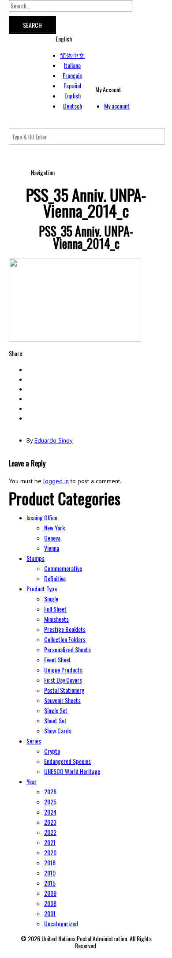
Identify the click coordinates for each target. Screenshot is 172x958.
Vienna (51, 547)
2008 (50, 903)
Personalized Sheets (67, 649)
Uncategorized (61, 923)
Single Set (55, 710)
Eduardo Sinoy (53, 440)
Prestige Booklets (65, 629)
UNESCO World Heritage (72, 771)
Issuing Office (41, 517)
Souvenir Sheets (62, 700)
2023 (50, 822)
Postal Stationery (64, 690)
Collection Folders (65, 639)
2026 (50, 791)
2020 (50, 852)
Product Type (41, 588)
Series (33, 740)
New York (54, 527)
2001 (50, 913)
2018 (50, 862)
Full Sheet (55, 608)
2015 (50, 882)
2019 (50, 872)
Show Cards (57, 730)
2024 (50, 811)
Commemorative (63, 568)
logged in (56, 481)
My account (117, 105)
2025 (50, 801)
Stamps (35, 558)
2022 (50, 832)
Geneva (52, 537)
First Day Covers (63, 679)
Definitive (55, 578)
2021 (50, 842)
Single (51, 598)
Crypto (52, 750)
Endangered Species (67, 761)
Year (31, 781)
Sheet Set (55, 720)
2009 (50, 893)
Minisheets (56, 619)
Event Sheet (57, 659)
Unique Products (63, 669)
